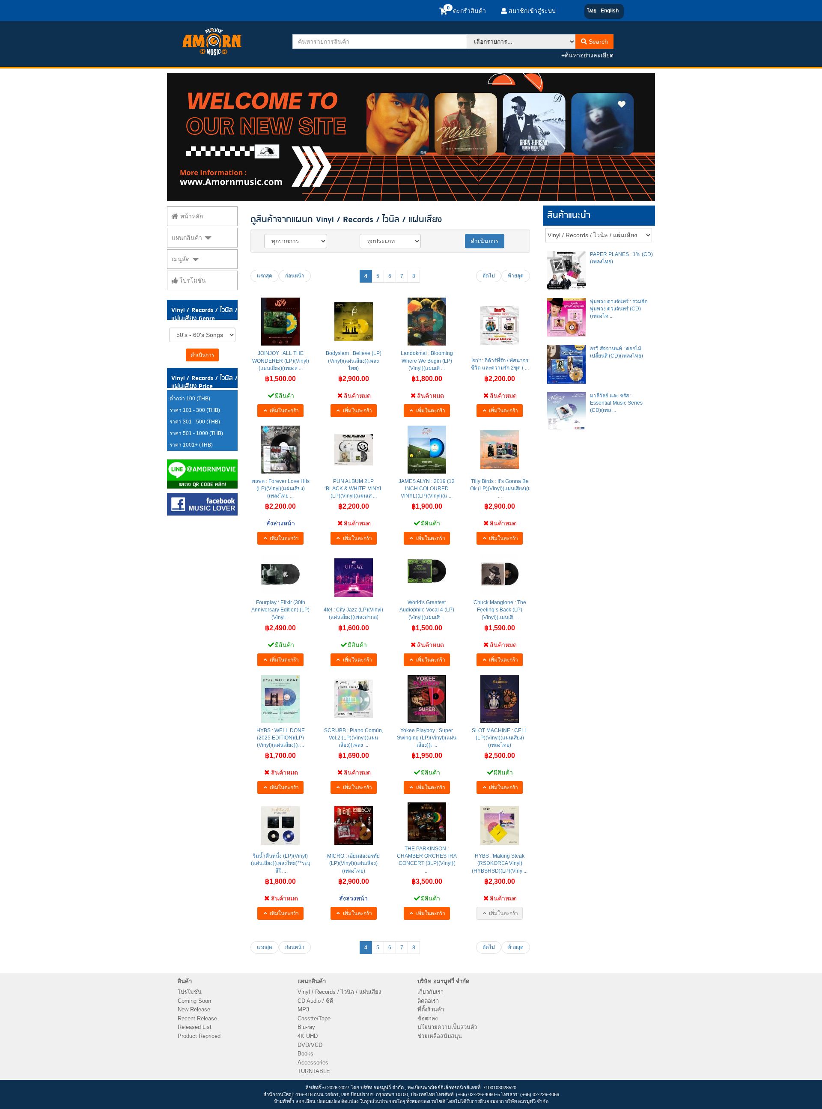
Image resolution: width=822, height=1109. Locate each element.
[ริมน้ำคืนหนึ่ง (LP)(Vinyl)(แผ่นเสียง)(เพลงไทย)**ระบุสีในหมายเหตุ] (280, 825)
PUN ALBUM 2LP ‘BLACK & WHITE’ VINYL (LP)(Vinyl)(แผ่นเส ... (354, 488)
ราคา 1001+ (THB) (191, 445)
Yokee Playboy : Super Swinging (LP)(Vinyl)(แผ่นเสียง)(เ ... (426, 737)
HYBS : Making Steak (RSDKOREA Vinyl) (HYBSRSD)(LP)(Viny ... (499, 863)
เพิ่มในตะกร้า (283, 411)
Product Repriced (199, 1036)
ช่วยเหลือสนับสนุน (439, 1036)
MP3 (303, 1009)
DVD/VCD (310, 1045)
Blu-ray (306, 1027)
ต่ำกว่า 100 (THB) (190, 399)
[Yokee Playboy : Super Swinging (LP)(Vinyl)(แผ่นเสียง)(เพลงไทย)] (427, 699)
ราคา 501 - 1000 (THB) (196, 433)
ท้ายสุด (516, 276)
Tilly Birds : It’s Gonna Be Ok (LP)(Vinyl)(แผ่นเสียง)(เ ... (500, 488)
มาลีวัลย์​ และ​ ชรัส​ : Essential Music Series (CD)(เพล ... (616, 403)
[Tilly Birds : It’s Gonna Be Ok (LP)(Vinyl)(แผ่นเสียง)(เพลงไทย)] (499, 449)
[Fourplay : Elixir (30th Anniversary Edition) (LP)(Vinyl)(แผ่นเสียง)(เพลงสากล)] (280, 574)
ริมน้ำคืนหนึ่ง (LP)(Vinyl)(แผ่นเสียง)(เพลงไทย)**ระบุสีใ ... (280, 863)
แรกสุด (264, 276)
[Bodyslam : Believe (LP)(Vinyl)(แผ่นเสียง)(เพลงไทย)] (353, 321)
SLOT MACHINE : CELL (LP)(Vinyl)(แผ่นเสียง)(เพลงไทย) (499, 737)
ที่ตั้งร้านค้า (430, 1009)
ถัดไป (488, 276)
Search (597, 41)
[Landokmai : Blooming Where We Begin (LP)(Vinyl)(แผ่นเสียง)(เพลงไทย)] (427, 322)
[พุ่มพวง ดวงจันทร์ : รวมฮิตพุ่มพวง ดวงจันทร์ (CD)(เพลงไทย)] (566, 317)
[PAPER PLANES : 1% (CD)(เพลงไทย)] (566, 270)
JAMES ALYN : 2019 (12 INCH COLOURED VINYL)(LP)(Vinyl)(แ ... (427, 488)
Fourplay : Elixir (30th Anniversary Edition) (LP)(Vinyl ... (280, 609)
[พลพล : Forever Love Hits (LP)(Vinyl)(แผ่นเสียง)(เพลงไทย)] (280, 450)
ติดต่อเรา (428, 1001)
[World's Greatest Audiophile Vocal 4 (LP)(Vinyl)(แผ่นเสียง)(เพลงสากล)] (427, 571)
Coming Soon (194, 1001)
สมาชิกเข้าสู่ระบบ (531, 10)
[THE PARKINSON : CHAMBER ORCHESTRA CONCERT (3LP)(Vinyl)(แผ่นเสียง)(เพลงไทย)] (427, 821)
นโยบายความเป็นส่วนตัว (447, 1027)
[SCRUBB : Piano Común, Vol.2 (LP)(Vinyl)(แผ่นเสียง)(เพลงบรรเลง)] (353, 699)
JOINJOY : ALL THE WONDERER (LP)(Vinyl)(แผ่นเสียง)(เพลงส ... (280, 360)
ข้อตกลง (427, 1018)
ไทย (591, 11)
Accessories (313, 1062)
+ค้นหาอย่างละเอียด (587, 55)
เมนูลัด (181, 259)
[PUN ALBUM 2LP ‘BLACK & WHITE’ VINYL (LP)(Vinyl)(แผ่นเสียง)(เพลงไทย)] (353, 449)
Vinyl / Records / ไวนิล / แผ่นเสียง (339, 992)
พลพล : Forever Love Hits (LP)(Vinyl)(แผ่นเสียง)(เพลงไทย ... (281, 488)
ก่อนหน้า (294, 276)
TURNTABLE (314, 1071)
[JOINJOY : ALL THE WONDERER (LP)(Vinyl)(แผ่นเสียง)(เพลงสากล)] (280, 322)
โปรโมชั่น (192, 280)
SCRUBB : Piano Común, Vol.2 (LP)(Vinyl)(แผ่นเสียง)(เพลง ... (353, 737)
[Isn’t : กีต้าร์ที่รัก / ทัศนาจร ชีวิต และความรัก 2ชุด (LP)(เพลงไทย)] (499, 325)
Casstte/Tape (314, 1018)
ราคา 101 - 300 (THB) (195, 410)
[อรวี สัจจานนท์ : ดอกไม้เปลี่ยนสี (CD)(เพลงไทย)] (566, 364)
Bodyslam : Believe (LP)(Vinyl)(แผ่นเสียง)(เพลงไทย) (353, 360)
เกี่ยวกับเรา (430, 992)
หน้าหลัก (191, 216)
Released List (194, 1027)
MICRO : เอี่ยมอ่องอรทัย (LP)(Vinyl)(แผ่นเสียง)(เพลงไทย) (353, 863)
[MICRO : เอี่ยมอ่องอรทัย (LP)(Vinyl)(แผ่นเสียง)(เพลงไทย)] (353, 825)
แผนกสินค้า (188, 237)
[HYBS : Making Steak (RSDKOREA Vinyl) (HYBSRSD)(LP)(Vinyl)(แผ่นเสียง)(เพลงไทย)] (499, 825)
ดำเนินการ (202, 355)
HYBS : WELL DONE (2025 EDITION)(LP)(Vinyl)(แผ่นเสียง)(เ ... (280, 737)
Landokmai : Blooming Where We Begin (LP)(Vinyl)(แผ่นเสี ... (427, 360)
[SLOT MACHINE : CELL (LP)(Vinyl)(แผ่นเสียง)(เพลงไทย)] (499, 699)
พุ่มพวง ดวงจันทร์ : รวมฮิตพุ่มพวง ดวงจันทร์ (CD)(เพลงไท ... (619, 308)
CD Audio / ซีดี (315, 1001)
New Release (194, 1009)
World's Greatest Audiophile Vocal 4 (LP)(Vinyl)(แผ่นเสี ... (426, 609)
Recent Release (197, 1018)
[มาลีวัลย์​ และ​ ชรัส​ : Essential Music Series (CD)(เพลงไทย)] (566, 411)
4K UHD (308, 1036)
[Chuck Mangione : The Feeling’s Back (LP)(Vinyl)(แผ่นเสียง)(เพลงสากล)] (499, 574)
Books (305, 1053)
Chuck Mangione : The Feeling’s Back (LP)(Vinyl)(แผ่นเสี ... (500, 609)
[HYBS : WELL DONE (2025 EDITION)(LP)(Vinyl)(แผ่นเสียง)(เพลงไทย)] (280, 699)
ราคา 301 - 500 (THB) (195, 422)
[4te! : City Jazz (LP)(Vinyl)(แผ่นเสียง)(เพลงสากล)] (353, 577)
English (610, 11)
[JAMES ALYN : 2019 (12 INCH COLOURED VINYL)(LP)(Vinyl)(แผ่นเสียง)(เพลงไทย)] (427, 450)
